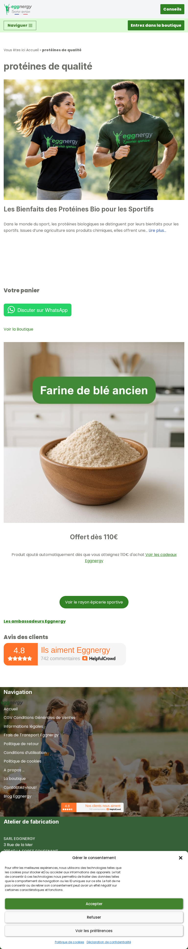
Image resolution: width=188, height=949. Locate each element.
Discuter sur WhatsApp (42, 309)
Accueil (32, 50)
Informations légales (23, 726)
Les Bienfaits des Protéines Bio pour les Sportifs (79, 209)
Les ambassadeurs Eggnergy (35, 621)
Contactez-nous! (20, 787)
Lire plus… (157, 230)
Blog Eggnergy (17, 796)
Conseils (172, 9)
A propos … (14, 770)
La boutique (15, 778)
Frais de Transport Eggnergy (31, 735)
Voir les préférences (94, 930)
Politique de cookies (69, 942)
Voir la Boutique (18, 329)
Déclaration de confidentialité (109, 942)
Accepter (94, 903)
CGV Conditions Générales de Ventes (39, 717)
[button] (180, 857)
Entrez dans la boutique (156, 25)
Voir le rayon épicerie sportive (94, 602)
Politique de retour (21, 744)
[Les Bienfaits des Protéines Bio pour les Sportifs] (94, 139)
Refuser (94, 917)
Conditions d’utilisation (25, 752)
